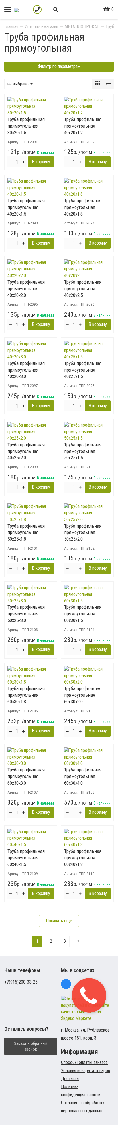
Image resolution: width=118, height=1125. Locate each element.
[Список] (108, 84)
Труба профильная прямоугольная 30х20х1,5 (26, 125)
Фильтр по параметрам (59, 66)
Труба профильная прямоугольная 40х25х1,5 (82, 369)
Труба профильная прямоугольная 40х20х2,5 (82, 288)
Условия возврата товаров (85, 1070)
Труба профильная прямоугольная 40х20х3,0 (26, 369)
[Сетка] (97, 84)
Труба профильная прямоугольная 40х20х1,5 (26, 207)
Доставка (70, 1078)
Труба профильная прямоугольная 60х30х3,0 (26, 776)
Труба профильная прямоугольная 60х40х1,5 (26, 857)
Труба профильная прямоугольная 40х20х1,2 (82, 125)
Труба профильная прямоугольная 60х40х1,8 (82, 857)
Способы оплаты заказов (84, 1062)
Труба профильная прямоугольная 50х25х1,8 (26, 532)
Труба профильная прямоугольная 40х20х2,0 (26, 288)
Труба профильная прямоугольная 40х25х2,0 (26, 451)
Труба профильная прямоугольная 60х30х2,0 (82, 695)
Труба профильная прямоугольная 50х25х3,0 (26, 613)
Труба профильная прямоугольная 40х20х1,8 (82, 207)
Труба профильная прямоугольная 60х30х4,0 (82, 776)
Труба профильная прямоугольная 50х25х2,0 (82, 532)
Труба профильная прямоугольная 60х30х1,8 (26, 695)
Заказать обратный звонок (30, 1046)
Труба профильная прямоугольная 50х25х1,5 (82, 451)
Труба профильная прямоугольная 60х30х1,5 (82, 613)
